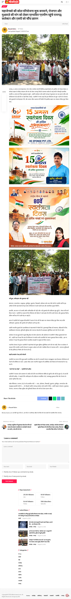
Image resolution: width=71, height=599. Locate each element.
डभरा (19, 568)
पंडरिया (19, 574)
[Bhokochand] (12, 2)
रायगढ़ (34, 526)
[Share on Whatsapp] (15, 23)
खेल (19, 559)
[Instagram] (68, 407)
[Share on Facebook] (9, 23)
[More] (26, 23)
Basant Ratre (12, 29)
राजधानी (20, 580)
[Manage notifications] (67, 595)
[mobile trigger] (3, 2)
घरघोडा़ (30, 526)
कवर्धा (19, 518)
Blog (4, 6)
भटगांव (19, 577)
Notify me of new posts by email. (15, 476)
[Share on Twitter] (12, 23)
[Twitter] (44, 495)
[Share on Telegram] (18, 23)
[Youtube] (44, 502)
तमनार (19, 571)
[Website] (61, 407)
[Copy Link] (21, 23)
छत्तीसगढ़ (20, 566)
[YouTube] (66, 407)
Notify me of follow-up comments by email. (18, 472)
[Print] (24, 23)
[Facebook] (63, 407)
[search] (59, 2)
